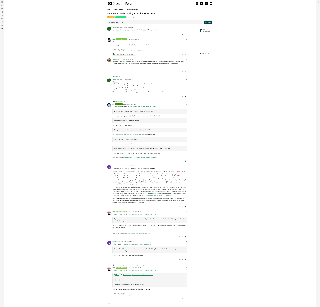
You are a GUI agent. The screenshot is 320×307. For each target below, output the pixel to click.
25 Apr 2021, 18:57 (136, 39)
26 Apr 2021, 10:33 (128, 79)
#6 (186, 166)
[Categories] (2, 2)
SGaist (114, 39)
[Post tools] (185, 34)
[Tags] (2, 8)
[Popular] (2, 12)
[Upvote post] (179, 34)
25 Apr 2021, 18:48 (128, 27)
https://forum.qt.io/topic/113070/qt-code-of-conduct (139, 51)
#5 (186, 104)
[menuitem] (317, 2)
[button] (2, 305)
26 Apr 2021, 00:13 (128, 59)
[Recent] (2, 5)
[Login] (317, 2)
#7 (186, 212)
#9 (186, 268)
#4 (186, 79)
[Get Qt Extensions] (2, 25)
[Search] (2, 22)
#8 (186, 242)
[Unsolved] (2, 28)
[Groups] (2, 18)
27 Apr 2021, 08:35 (136, 212)
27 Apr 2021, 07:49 (129, 166)
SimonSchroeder (116, 166)
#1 (186, 27)
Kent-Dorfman (115, 59)
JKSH (113, 104)
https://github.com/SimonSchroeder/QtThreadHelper (157, 195)
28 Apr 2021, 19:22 (136, 268)
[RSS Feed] (122, 22)
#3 (186, 59)
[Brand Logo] (121, 3)
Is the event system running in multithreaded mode (141, 107)
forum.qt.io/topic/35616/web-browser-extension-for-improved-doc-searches (140, 157)
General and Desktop (120, 17)
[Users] (2, 15)
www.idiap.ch (122, 49)
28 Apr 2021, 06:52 (129, 242)
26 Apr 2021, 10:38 (131, 104)
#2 (186, 39)
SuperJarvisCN (115, 27)
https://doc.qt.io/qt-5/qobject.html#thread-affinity (131, 135)
